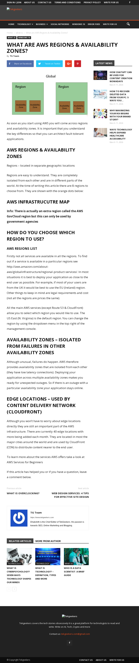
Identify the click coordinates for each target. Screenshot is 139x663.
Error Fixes (94, 24)
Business (40, 24)
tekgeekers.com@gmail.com (75, 633)
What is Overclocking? (23, 493)
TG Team (14, 56)
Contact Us (44, 2)
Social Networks (60, 24)
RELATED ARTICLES (20, 541)
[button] (128, 24)
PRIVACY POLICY (92, 2)
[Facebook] (129, 2)
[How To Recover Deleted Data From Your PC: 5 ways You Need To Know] (100, 94)
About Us (29, 2)
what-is (11, 37)
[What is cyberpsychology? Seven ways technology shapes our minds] (19, 556)
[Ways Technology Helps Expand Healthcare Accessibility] (100, 132)
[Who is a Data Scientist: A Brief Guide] (76, 556)
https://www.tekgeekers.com (42, 517)
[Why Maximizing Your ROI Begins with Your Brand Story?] (100, 113)
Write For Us (111, 2)
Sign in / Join (14, 2)
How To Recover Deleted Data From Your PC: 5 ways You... (120, 96)
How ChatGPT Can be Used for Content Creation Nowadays (121, 77)
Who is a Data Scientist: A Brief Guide (74, 571)
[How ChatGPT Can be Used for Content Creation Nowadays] (100, 75)
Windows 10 (78, 24)
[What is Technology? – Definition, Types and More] (47, 556)
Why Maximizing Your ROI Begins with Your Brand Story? (120, 115)
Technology (24, 24)
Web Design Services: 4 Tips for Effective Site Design (70, 494)
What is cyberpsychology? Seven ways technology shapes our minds (19, 575)
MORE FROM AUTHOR (48, 541)
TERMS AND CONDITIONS (67, 2)
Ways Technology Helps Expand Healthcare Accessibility (121, 134)
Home (11, 24)
